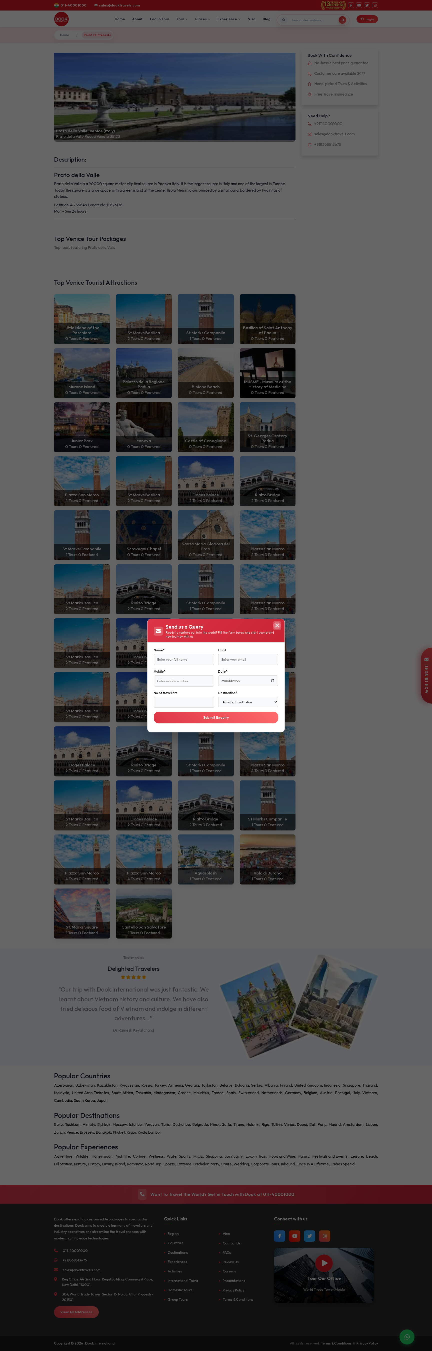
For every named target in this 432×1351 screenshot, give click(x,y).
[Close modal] (277, 625)
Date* (222, 671)
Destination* (227, 693)
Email (222, 650)
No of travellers (165, 693)
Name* (159, 650)
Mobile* (159, 671)
